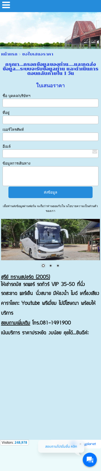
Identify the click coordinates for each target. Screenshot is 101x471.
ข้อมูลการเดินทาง (16, 163)
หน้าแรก (9, 54)
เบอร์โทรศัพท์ (13, 129)
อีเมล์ (7, 146)
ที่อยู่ (6, 113)
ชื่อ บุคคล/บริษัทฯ (16, 96)
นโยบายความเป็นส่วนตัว (81, 206)
